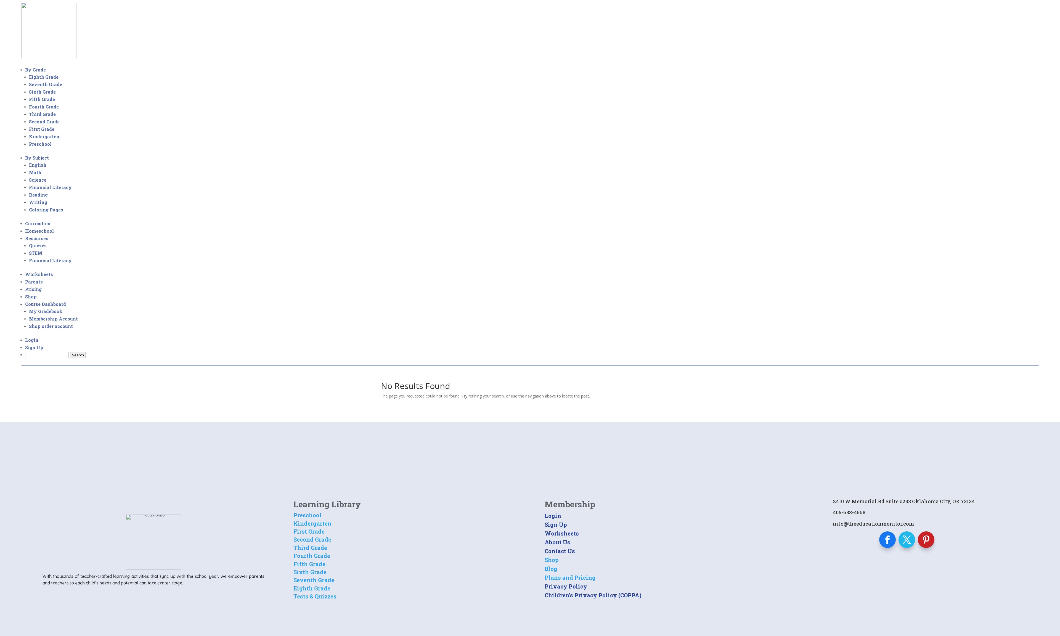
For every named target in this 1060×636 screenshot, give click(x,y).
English (37, 165)
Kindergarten (44, 136)
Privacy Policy (566, 586)
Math (35, 172)
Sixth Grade (42, 92)
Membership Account (53, 319)
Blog (551, 568)
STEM (35, 253)
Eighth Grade (44, 77)
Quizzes (38, 245)
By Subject (37, 158)
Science (37, 180)
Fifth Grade (42, 99)
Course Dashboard (45, 304)
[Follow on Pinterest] (926, 539)
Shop (31, 297)
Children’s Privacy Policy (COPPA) (593, 595)
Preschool (40, 144)
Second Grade (44, 121)
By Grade (35, 70)
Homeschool (39, 231)
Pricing (33, 289)
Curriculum (38, 223)
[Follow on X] (907, 539)
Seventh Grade (45, 84)
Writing (38, 202)
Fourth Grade (44, 107)
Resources (36, 238)
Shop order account (51, 326)
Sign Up (34, 347)
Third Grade (42, 114)
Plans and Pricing (570, 577)
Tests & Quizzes (314, 596)
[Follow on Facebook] (887, 539)
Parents (34, 282)
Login (31, 340)
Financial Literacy (50, 187)
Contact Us (560, 551)
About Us (557, 542)
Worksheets (39, 274)
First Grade (41, 129)
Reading (38, 195)
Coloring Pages (46, 210)
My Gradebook (45, 311)
